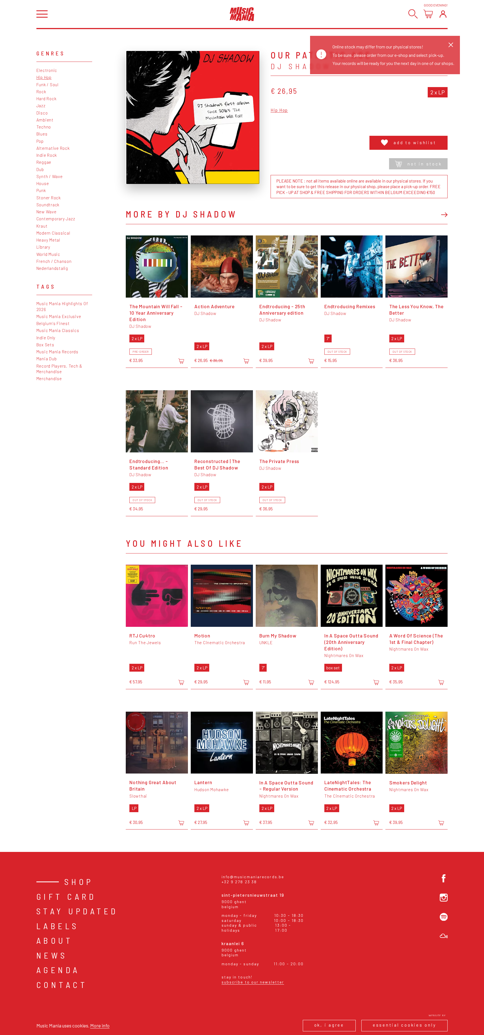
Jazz (41, 105)
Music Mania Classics (57, 330)
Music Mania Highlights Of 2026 (62, 306)
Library (43, 246)
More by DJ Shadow (181, 213)
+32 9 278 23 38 (239, 881)
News (52, 955)
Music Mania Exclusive (58, 316)
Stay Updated (77, 911)
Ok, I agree (329, 1024)
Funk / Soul (47, 84)
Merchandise (49, 378)
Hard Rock (46, 98)
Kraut (42, 225)
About (54, 940)
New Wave (46, 211)
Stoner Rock (48, 197)
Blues (42, 133)
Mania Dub (46, 358)
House (42, 183)
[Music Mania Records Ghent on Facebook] (444, 878)
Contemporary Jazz (55, 218)
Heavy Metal (48, 239)
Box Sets (45, 344)
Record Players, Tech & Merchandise (59, 368)
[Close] (450, 44)
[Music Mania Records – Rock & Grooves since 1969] (242, 14)
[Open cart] (428, 13)
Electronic (46, 70)
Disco (42, 112)
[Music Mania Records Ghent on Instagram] (444, 898)
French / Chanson (54, 261)
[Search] (413, 13)
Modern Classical (53, 232)
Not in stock (425, 163)
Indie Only (46, 337)
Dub (40, 169)
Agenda (58, 970)
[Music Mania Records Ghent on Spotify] (444, 917)
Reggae (44, 162)
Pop (40, 141)
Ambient (44, 119)
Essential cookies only (404, 1024)
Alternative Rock (53, 148)
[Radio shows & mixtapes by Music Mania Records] (444, 936)
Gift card (66, 896)
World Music (48, 254)
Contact (62, 985)
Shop (79, 882)
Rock (41, 91)
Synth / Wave (49, 176)
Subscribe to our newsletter (253, 982)
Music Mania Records (57, 351)
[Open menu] (42, 14)
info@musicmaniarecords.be (253, 876)
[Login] (443, 13)
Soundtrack (48, 204)
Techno (43, 126)
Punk (41, 190)
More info (100, 1025)
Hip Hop (44, 77)
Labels (57, 926)
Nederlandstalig (52, 268)
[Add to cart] (181, 361)
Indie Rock (46, 155)
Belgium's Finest (53, 323)
